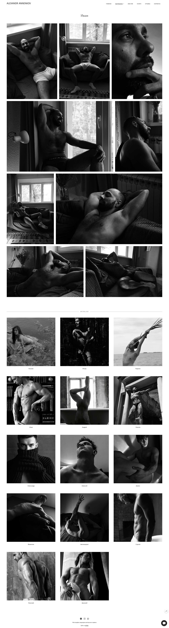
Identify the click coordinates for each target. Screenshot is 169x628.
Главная (108, 3)
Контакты (157, 3)
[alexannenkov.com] (19, 3)
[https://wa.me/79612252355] (88, 618)
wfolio (86, 625)
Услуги (139, 3)
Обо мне (130, 3)
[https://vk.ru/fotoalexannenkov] (81, 618)
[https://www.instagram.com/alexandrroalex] (84, 618)
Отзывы (147, 3)
